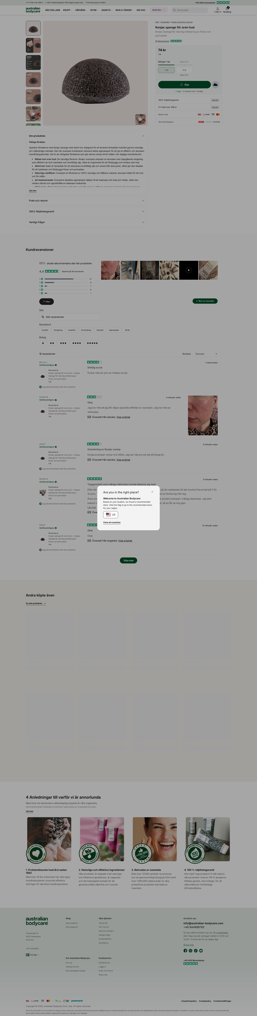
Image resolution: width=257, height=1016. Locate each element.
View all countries (111, 522)
